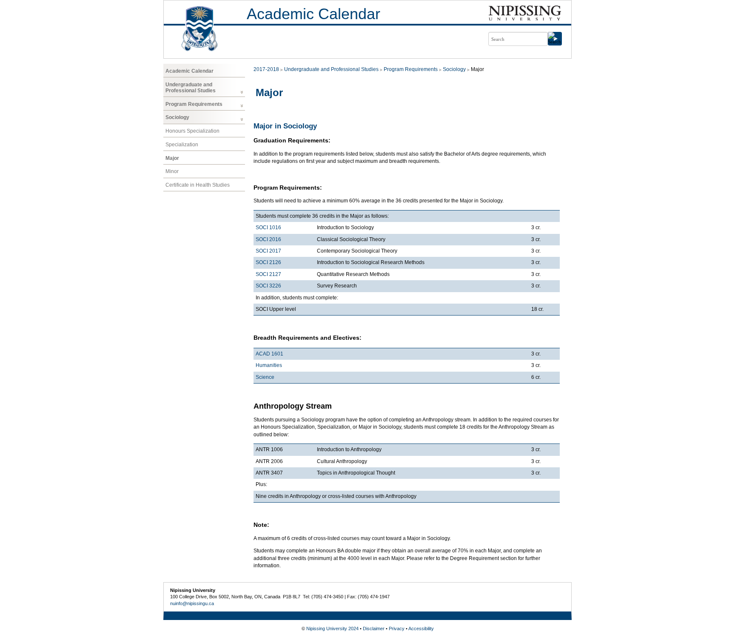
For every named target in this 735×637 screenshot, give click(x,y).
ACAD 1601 (269, 354)
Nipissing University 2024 (332, 628)
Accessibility (421, 628)
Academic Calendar (313, 14)
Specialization (181, 145)
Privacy (397, 628)
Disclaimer (374, 628)
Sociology (177, 117)
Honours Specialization (192, 131)
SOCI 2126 (268, 262)
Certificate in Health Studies (197, 185)
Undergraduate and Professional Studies (190, 88)
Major (172, 158)
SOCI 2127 (268, 274)
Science (265, 377)
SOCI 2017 (268, 251)
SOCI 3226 (268, 286)
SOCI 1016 (268, 227)
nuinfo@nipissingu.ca (192, 603)
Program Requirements (193, 104)
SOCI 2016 (268, 239)
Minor (172, 171)
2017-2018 (266, 69)
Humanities (269, 365)
